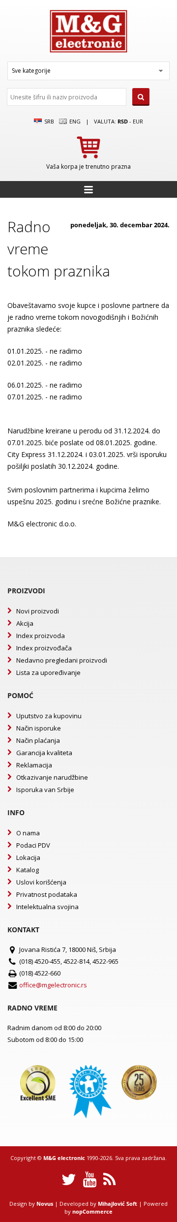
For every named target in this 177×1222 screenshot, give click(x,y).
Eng (74, 121)
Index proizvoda (40, 635)
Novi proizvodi (37, 611)
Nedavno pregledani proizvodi (61, 660)
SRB (48, 121)
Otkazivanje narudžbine (52, 777)
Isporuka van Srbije (45, 789)
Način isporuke (38, 728)
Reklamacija (34, 765)
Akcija (24, 623)
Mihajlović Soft (117, 1203)
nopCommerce (92, 1211)
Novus (44, 1203)
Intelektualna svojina (47, 906)
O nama (28, 832)
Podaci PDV (33, 845)
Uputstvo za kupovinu (49, 715)
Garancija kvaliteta (44, 752)
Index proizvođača (44, 647)
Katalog (27, 869)
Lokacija (28, 857)
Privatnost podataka (46, 894)
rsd (123, 121)
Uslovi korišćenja (41, 882)
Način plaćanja (38, 740)
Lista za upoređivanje (48, 672)
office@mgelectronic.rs (53, 984)
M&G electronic (64, 1157)
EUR (138, 121)
